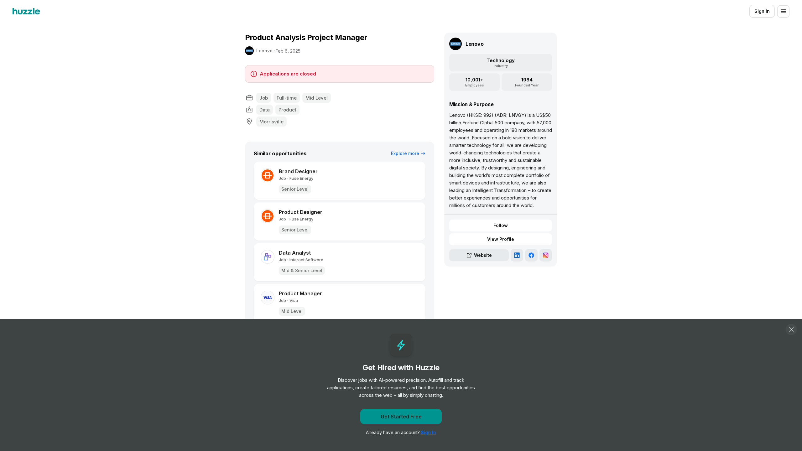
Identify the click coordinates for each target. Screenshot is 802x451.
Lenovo (264, 50)
